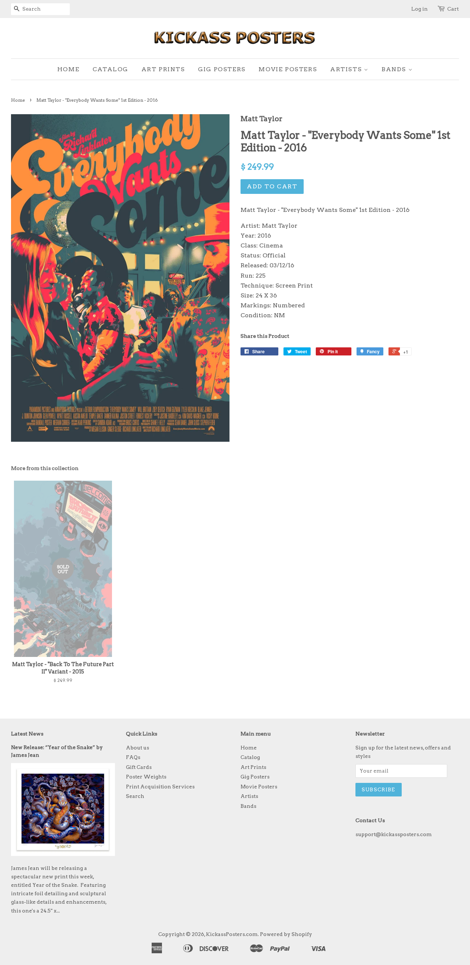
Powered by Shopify (286, 934)
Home (68, 69)
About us (137, 748)
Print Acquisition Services (160, 786)
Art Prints (163, 69)
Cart (453, 9)
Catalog (110, 69)
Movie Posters (287, 69)
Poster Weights (146, 777)
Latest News (27, 734)
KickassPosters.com (232, 934)
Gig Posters (222, 69)
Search (135, 796)
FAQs (133, 757)
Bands (395, 69)
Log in (419, 9)
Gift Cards (139, 767)
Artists (347, 69)
